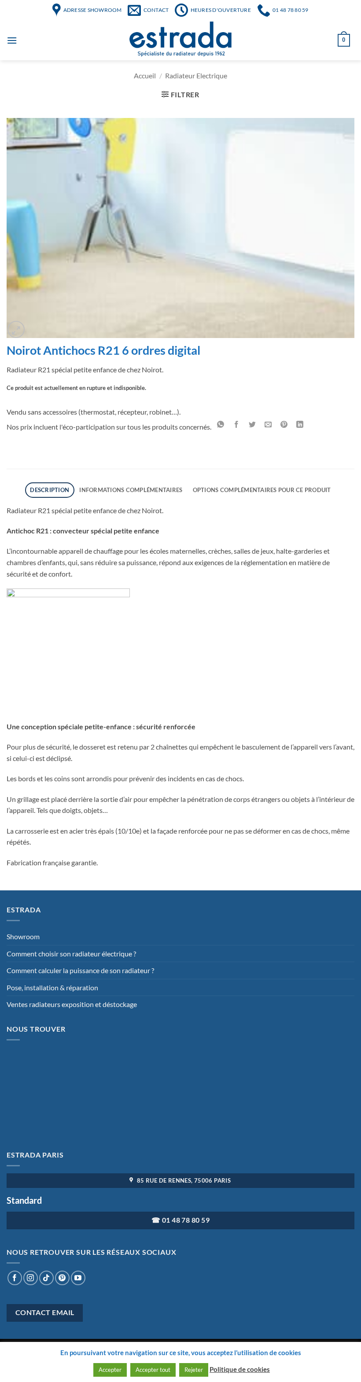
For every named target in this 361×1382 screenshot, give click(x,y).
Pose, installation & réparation (52, 987)
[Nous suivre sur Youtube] (78, 1278)
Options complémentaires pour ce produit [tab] (262, 489)
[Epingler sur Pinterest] (284, 425)
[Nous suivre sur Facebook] (14, 1278)
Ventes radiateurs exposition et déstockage (72, 1004)
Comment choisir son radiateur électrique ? (71, 953)
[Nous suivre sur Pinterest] (62, 1278)
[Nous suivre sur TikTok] (46, 1278)
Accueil (145, 75)
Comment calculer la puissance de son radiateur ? (80, 970)
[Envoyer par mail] (268, 425)
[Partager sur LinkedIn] (300, 425)
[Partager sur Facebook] (236, 425)
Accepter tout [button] (153, 1369)
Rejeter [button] (193, 1369)
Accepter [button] (110, 1369)
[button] (16, 329)
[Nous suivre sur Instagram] (30, 1278)
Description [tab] (49, 489)
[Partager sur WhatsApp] (221, 425)
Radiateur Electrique (196, 75)
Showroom (23, 936)
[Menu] (12, 40)
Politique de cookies (240, 1369)
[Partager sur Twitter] (252, 425)
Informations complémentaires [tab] (130, 489)
